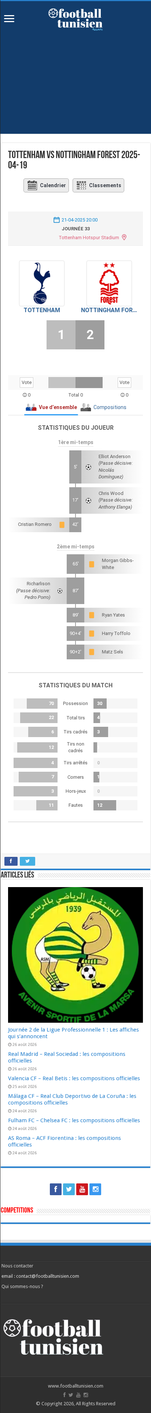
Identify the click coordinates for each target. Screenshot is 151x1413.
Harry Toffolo (116, 633)
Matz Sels (112, 652)
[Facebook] (56, 1189)
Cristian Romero (35, 524)
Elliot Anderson (114, 456)
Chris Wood (111, 493)
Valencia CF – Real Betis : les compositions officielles (74, 1078)
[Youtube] (82, 1189)
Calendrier (53, 185)
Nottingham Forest (109, 310)
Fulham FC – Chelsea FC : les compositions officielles (74, 1120)
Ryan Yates (113, 615)
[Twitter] (69, 1189)
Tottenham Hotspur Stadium (89, 237)
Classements (105, 185)
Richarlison (38, 583)
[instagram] (95, 1189)
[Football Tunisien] (75, 18)
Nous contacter (17, 1266)
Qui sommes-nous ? (22, 1286)
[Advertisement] (75, 88)
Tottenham (41, 310)
